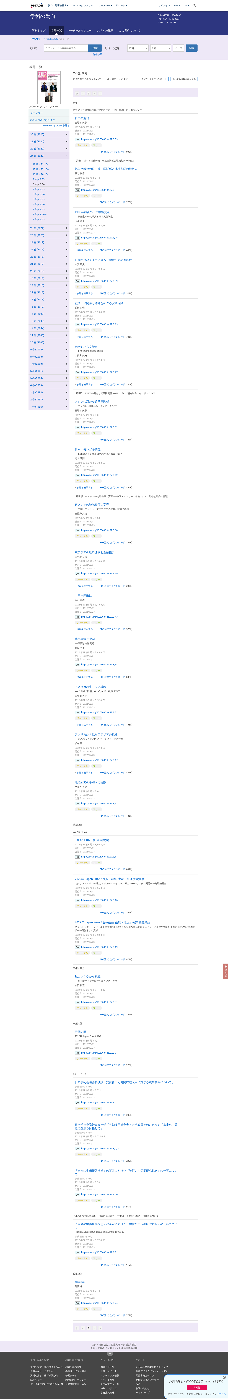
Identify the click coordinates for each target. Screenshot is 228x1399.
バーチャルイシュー (80, 30)
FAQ (138, 1384)
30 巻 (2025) (37, 134)
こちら (222, 1394)
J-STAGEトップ (37, 39)
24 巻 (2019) (37, 242)
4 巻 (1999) (36, 385)
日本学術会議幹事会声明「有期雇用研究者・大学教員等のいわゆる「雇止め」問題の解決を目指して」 (126, 1126)
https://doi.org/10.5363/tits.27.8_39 (99, 573)
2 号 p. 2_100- (39, 214)
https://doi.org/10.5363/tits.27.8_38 (99, 530)
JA (185, 5)
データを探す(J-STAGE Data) (45, 1384)
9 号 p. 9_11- (39, 179)
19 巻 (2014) (37, 278)
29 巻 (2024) (37, 141)
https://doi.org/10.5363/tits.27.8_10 (99, 1194)
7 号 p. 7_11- (39, 189)
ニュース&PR (103, 5)
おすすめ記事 (105, 30)
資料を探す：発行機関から (44, 1375)
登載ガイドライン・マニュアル (152, 1371)
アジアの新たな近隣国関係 (92, 401)
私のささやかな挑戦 (87, 976)
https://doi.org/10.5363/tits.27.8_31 (99, 427)
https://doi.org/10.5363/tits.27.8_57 (99, 760)
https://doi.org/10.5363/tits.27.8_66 (99, 900)
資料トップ (38, 30)
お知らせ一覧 (108, 1366)
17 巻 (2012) (37, 292)
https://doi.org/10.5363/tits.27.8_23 (99, 324)
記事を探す (36, 1379)
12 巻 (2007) (37, 328)
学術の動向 (52, 39)
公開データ (71, 1375)
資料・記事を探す (57, 5)
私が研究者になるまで (42, 120)
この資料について (129, 30)
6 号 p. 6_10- (39, 194)
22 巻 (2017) (37, 256)
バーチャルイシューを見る (55, 125)
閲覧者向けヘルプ (145, 1375)
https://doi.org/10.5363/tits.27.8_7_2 (100, 1148)
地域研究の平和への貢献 (90, 782)
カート (176, 5)
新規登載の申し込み (75, 1384)
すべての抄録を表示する (184, 79)
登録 (197, 1388)
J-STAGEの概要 (73, 1366)
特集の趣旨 (82, 118)
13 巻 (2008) (37, 321)
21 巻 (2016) (37, 263)
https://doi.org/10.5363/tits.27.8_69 (99, 947)
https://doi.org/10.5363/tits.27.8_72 (99, 1252)
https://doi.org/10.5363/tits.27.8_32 (99, 475)
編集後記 (80, 1282)
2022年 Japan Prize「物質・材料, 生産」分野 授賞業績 (109, 879)
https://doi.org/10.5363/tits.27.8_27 (99, 372)
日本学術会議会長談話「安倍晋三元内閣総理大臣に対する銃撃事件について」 (125, 1082)
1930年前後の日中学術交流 (92, 212)
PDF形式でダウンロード (112, 151)
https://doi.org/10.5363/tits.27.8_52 (99, 712)
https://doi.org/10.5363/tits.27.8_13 (99, 139)
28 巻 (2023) (37, 148)
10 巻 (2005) (37, 342)
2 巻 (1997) (36, 399)
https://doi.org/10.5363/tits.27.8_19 (99, 281)
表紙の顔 (80, 1032)
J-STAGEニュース (110, 1384)
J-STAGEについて (81, 5)
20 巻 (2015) (37, 271)
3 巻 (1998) (36, 392)
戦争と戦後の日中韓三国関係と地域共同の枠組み (106, 169)
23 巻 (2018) (37, 249)
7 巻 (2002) (36, 363)
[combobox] (137, 48)
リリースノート (109, 1371)
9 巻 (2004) (36, 349)
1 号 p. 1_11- (39, 219)
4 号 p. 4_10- (39, 204)
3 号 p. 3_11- (39, 209)
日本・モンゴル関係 (87, 449)
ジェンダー (36, 112)
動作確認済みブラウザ (147, 1379)
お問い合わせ (143, 1388)
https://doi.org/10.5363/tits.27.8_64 (99, 856)
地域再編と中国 (85, 639)
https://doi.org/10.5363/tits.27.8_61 (99, 803)
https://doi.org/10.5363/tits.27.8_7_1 (100, 1102)
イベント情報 (108, 1379)
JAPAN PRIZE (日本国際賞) (92, 840)
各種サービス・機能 (75, 1371)
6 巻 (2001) (36, 371)
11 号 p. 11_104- (41, 169)
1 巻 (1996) (36, 406)
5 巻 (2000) (36, 378)
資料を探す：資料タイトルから (46, 1366)
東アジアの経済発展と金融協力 (95, 552)
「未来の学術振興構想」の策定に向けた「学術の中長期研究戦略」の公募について (126, 1172)
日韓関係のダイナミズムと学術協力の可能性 (103, 260)
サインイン (164, 5)
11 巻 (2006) (37, 335)
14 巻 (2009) (37, 313)
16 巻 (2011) (37, 299)
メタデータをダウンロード (154, 79)
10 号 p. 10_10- (40, 174)
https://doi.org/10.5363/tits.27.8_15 (99, 237)
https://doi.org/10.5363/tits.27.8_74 (99, 1303)
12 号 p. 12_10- (40, 164)
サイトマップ (143, 1392)
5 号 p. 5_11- (39, 199)
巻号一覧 (56, 30)
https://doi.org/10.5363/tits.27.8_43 (99, 616)
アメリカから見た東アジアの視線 (96, 734)
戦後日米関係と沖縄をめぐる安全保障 (99, 303)
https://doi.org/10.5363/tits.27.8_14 (99, 189)
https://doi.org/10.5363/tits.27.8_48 (99, 664)
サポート (121, 5)
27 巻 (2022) (37, 155)
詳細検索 (97, 54)
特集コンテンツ (109, 1388)
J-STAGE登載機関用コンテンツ (152, 1366)
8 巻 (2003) (36, 356)
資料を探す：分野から (41, 1371)
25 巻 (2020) (37, 235)
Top (110, 1354)
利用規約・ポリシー (75, 1379)
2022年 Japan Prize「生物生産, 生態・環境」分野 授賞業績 (112, 922)
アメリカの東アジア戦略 (90, 687)
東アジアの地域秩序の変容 (92, 505)
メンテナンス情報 (110, 1375)
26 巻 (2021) (37, 228)
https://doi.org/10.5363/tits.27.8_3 (98, 1052)
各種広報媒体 (108, 1392)
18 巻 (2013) (37, 285)
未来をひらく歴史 (86, 346)
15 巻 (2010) (37, 306)
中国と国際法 (83, 596)
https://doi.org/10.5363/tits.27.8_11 (99, 1002)
